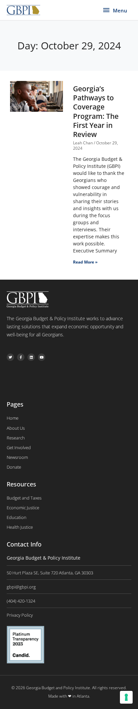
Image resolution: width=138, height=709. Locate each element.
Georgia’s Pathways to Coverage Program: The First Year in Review (96, 111)
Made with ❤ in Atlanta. (69, 696)
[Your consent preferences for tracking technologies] (126, 697)
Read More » (85, 262)
